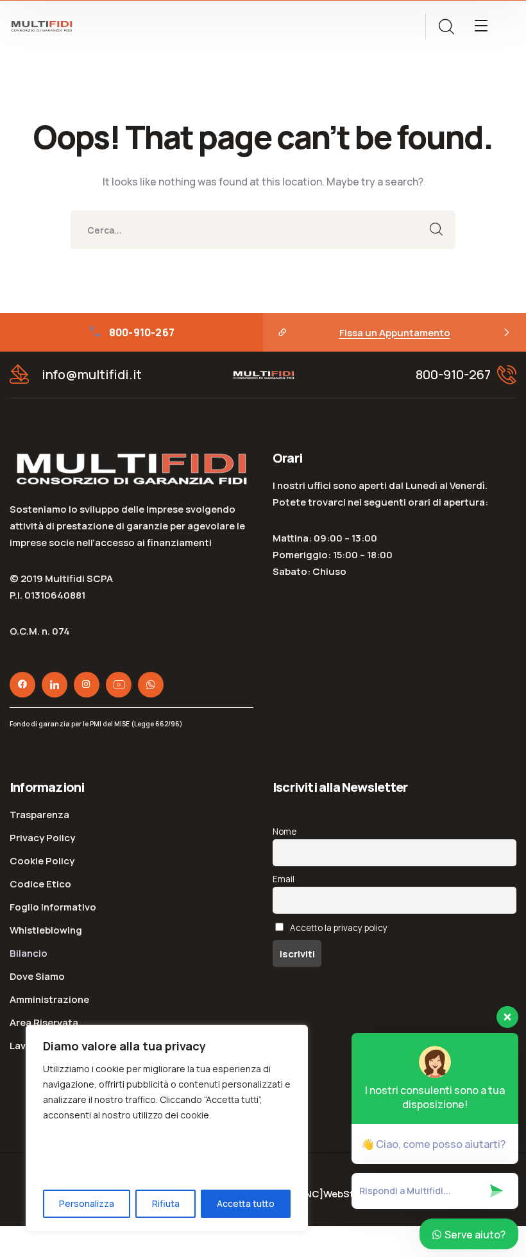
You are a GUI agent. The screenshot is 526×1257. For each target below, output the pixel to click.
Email (283, 879)
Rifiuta (166, 1203)
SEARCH (436, 229)
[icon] (22, 684)
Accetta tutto (246, 1203)
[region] (167, 1128)
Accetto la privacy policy (337, 928)
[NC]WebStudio (338, 1194)
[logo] (42, 25)
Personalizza (86, 1203)
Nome (284, 831)
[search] (446, 27)
